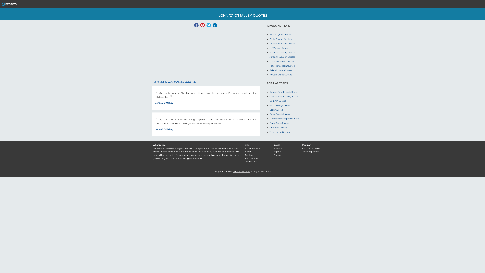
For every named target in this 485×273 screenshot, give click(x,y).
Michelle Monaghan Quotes (284, 118)
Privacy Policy (252, 148)
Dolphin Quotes (278, 100)
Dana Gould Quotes (280, 114)
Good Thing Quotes (280, 105)
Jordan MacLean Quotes (282, 56)
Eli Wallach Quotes (279, 48)
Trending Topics (310, 151)
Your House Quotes (280, 132)
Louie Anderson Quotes (282, 61)
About (248, 151)
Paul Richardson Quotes (282, 65)
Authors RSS (251, 158)
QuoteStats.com (241, 171)
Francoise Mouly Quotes (282, 52)
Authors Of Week (311, 148)
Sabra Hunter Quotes (281, 70)
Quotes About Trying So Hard (285, 96)
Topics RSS (251, 161)
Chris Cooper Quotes (281, 39)
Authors (278, 148)
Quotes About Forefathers (283, 92)
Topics (277, 151)
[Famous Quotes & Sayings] (8, 5)
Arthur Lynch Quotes (280, 34)
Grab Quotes (276, 109)
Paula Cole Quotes (279, 123)
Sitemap (278, 155)
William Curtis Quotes (281, 74)
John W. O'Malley (164, 102)
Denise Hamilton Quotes (282, 43)
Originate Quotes (278, 127)
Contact (249, 155)
